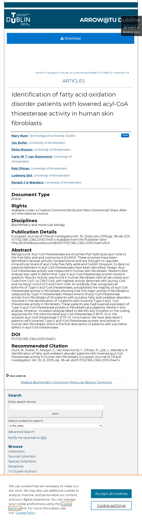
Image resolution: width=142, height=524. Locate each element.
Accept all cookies (111, 493)
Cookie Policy (25, 513)
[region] (71, 499)
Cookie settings (111, 505)
